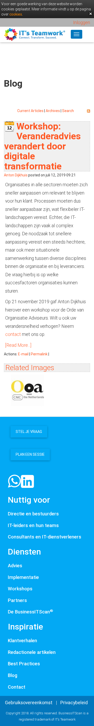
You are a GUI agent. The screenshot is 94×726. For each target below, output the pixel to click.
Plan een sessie (30, 454)
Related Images (29, 367)
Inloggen (81, 22)
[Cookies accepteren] (91, 14)
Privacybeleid (74, 703)
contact (13, 334)
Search (68, 110)
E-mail (23, 354)
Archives (53, 110)
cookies (15, 14)
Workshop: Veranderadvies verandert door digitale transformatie (42, 146)
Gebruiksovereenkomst (28, 703)
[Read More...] (18, 345)
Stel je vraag (29, 431)
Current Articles (30, 110)
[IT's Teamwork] (34, 34)
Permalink (39, 354)
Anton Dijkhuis (15, 175)
